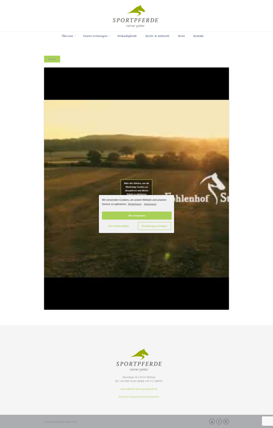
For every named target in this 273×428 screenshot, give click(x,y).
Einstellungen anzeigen (154, 226)
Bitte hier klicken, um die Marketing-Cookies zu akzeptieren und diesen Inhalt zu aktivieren (136, 189)
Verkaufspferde (127, 36)
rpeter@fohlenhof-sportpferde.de (139, 388)
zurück (52, 59)
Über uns (67, 36)
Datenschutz (152, 396)
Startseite (124, 396)
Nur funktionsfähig (118, 226)
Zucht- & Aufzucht (157, 36)
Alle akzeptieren (137, 215)
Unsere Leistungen (95, 36)
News (181, 36)
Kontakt (198, 36)
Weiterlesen (134, 204)
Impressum (150, 204)
